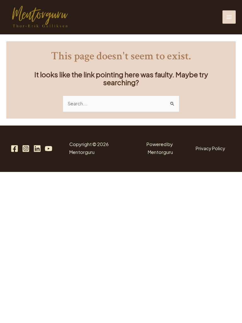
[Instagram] (26, 148)
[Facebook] (14, 148)
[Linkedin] (37, 148)
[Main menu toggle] (229, 17)
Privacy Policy (210, 148)
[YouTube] (48, 148)
